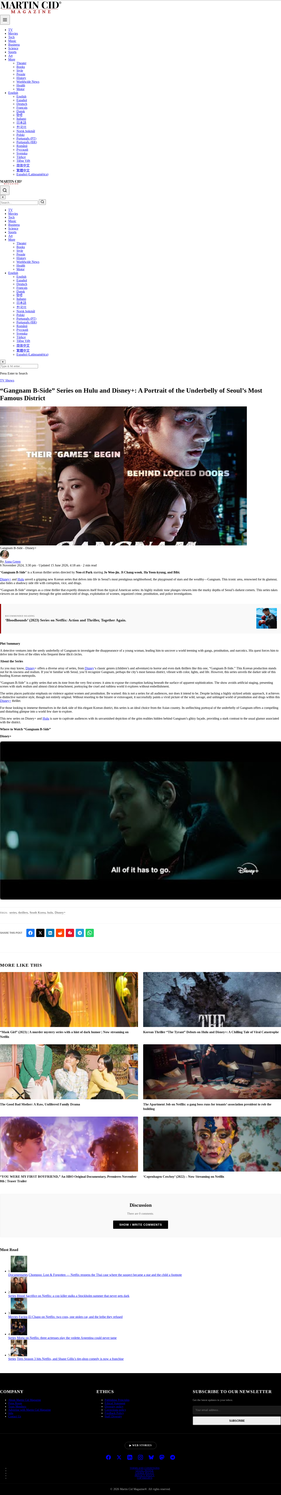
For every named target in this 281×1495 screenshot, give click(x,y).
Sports (12, 52)
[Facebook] (108, 1458)
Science (13, 48)
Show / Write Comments (140, 1224)
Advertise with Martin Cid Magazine (29, 1409)
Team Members (17, 1406)
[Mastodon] (161, 1458)
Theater (21, 63)
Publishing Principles (117, 1400)
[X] (119, 1458)
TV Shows (7, 380)
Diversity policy (114, 1406)
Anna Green (13, 561)
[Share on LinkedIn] (50, 933)
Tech (11, 37)
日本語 (21, 122)
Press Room (15, 1403)
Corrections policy (115, 1409)
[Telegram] (172, 1458)
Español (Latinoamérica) (32, 174)
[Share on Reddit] (60, 933)
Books (20, 67)
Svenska (21, 153)
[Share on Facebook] (30, 933)
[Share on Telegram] (80, 933)
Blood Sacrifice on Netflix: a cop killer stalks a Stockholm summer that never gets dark (73, 1296)
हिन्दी (19, 115)
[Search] (4, 190)
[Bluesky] (151, 1458)
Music (12, 41)
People (20, 74)
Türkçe (21, 157)
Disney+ (5, 579)
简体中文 (23, 165)
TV (10, 30)
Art (10, 55)
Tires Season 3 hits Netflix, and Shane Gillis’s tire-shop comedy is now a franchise (70, 1359)
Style (19, 70)
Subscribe (237, 1420)
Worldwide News (27, 81)
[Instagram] (140, 1458)
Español (21, 100)
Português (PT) (26, 138)
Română (21, 146)
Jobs (10, 1413)
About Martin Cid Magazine (24, 1400)
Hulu (20, 579)
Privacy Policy (145, 1475)
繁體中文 (23, 170)
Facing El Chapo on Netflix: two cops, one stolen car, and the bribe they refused (71, 1317)
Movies (13, 33)
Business (14, 44)
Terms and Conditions (144, 1468)
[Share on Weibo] (70, 933)
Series (12, 1296)
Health (20, 85)
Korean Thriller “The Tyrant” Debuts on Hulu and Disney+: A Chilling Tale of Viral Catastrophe (211, 1032)
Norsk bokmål (25, 131)
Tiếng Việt (23, 160)
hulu (50, 912)
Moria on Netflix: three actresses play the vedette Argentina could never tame (67, 1338)
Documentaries (18, 1275)
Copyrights (144, 1478)
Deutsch (21, 104)
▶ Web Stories (140, 1445)
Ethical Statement (115, 1403)
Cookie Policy (144, 1473)
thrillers (23, 912)
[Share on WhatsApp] (90, 933)
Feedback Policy (114, 1413)
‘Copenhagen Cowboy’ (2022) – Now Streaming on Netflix (183, 1176)
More (11, 59)
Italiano (21, 118)
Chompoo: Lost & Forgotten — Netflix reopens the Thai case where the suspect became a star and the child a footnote (105, 1275)
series (13, 912)
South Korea (38, 912)
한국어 (21, 127)
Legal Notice (145, 1470)
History (21, 78)
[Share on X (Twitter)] (40, 933)
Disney (30, 668)
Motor (20, 89)
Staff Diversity (113, 1416)
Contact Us (14, 1416)
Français (21, 107)
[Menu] (5, 20)
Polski (20, 135)
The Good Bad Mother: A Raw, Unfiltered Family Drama (40, 1104)
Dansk (20, 111)
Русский (22, 149)
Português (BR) (26, 142)
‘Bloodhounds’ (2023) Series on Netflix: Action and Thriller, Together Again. (65, 620)
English (13, 93)
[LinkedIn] (129, 1458)
